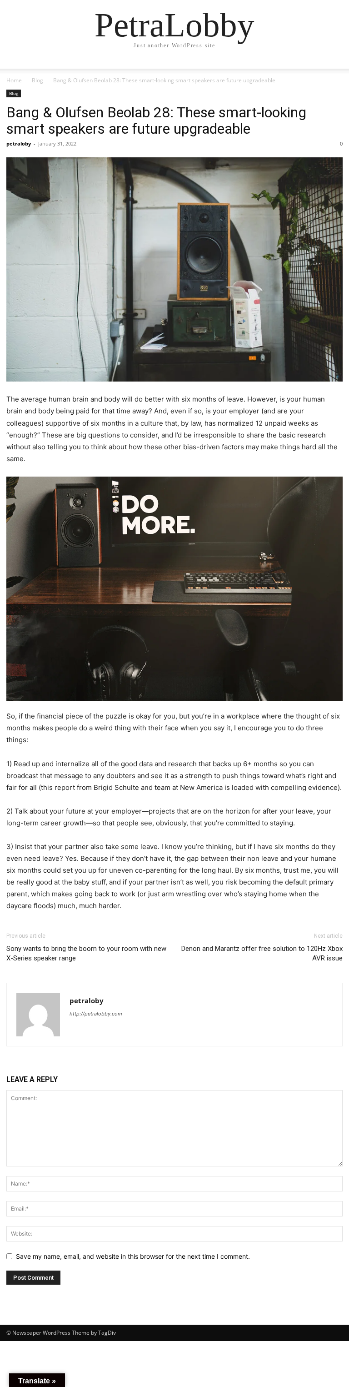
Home (14, 80)
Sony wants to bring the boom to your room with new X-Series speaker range (86, 953)
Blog (37, 80)
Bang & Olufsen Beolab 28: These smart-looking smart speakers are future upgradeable (156, 120)
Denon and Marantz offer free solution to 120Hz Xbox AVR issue (262, 953)
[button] (332, 70)
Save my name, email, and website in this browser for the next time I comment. (133, 1256)
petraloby (18, 143)
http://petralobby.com (96, 1013)
